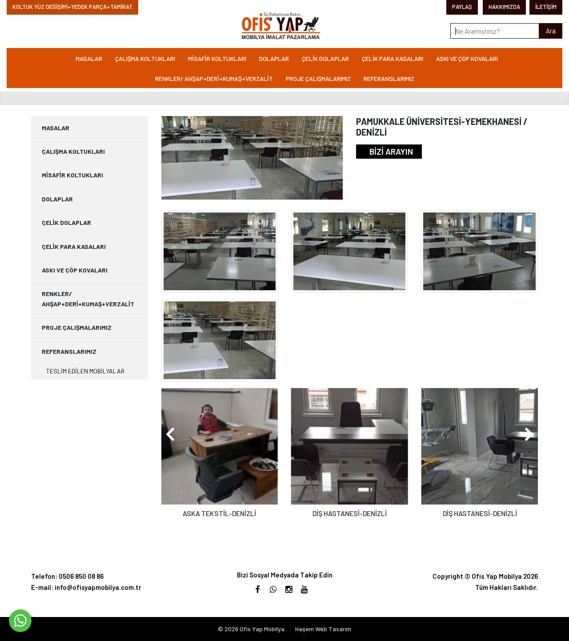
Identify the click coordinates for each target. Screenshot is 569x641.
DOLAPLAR (274, 58)
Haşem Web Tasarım (323, 629)
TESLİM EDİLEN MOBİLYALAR (85, 371)
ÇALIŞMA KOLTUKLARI (145, 58)
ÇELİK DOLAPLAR (325, 58)
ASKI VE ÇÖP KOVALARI (467, 58)
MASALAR (89, 58)
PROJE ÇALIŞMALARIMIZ (318, 78)
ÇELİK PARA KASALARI (392, 58)
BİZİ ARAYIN (391, 151)
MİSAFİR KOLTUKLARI (217, 58)
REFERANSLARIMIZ (389, 78)
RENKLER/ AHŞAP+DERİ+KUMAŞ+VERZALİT (214, 78)
